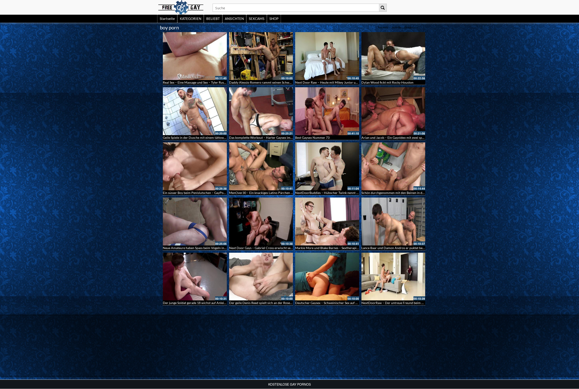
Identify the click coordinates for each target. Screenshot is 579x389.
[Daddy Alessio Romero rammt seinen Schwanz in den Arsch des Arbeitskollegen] (261, 56)
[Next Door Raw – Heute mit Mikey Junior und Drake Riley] (327, 56)
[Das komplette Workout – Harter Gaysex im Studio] (261, 111)
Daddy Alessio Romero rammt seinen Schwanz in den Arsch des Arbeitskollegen (285, 82)
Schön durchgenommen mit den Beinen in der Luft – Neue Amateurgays (411, 193)
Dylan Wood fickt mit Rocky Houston (387, 82)
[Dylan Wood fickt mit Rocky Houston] (393, 56)
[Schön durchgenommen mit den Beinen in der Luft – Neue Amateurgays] (393, 166)
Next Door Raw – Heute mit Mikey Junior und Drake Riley (335, 82)
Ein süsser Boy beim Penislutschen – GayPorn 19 (197, 193)
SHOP (273, 19)
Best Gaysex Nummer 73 (312, 137)
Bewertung (411, 27)
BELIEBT (213, 19)
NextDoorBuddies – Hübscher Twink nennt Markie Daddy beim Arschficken (348, 193)
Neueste (383, 27)
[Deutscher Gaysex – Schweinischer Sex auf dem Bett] (327, 277)
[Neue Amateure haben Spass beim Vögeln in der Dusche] (195, 221)
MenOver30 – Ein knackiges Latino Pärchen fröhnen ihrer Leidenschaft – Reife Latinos (289, 193)
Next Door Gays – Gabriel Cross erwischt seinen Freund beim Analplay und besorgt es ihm (292, 248)
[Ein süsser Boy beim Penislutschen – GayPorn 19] (195, 166)
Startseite (167, 19)
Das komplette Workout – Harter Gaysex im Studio (264, 137)
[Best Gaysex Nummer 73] (327, 111)
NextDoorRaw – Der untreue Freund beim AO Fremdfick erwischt (407, 303)
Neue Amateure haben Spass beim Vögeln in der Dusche (202, 248)
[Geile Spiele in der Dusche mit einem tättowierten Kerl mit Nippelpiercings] (195, 111)
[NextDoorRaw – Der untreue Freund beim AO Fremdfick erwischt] (393, 277)
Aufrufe (396, 27)
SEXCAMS (256, 19)
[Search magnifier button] (383, 8)
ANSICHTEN (234, 19)
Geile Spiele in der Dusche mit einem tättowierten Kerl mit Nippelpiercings (215, 137)
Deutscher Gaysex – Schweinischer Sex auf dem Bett (331, 303)
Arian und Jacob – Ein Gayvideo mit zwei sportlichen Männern (404, 137)
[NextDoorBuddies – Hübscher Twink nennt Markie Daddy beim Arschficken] (327, 166)
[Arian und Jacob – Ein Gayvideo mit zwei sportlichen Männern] (393, 111)
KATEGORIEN (190, 19)
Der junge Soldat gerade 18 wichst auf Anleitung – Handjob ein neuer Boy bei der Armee (224, 303)
